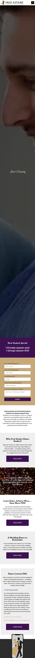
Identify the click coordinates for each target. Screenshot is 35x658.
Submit (17, 399)
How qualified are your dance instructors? (18, 620)
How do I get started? (12, 590)
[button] (17, 590)
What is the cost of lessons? (13, 617)
